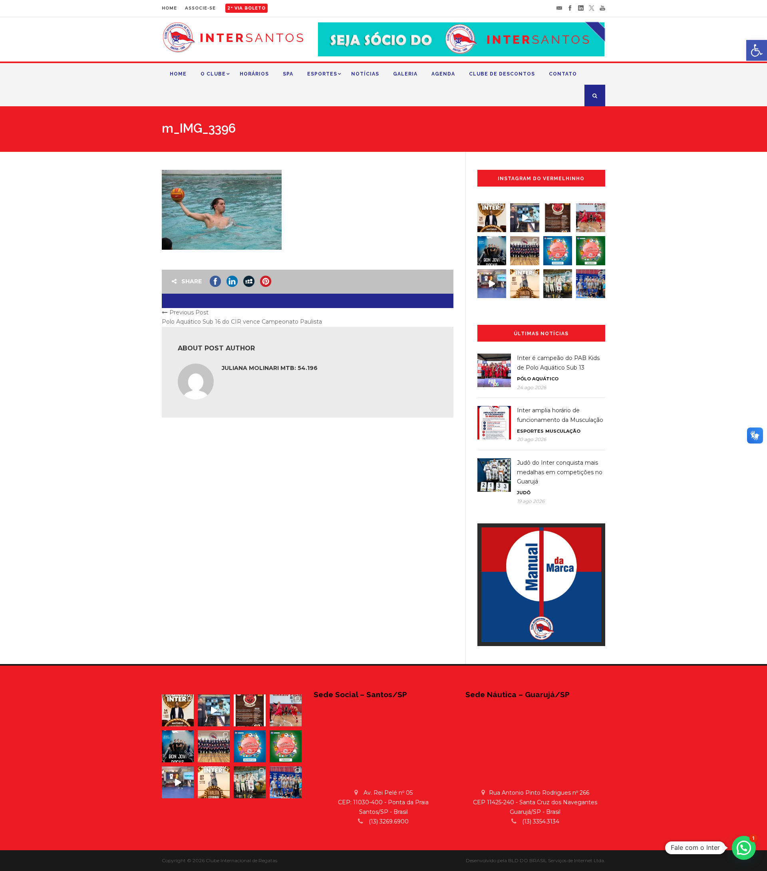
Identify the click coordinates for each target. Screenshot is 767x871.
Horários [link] (254, 74)
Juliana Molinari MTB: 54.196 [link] (270, 368)
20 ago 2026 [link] (531, 439)
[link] (756, 50)
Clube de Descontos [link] (502, 74)
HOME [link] (169, 8)
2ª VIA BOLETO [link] (246, 8)
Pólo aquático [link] (537, 379)
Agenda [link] (443, 74)
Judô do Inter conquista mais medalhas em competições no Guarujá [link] (559, 472)
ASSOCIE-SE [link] (200, 8)
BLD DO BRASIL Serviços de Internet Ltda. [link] (556, 860)
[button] (744, 848)
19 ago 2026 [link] (530, 501)
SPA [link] (288, 74)
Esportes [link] (322, 74)
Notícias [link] (365, 74)
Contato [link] (563, 74)
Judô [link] (524, 492)
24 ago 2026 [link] (531, 387)
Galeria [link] (405, 74)
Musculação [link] (562, 431)
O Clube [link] (213, 74)
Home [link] (178, 74)
